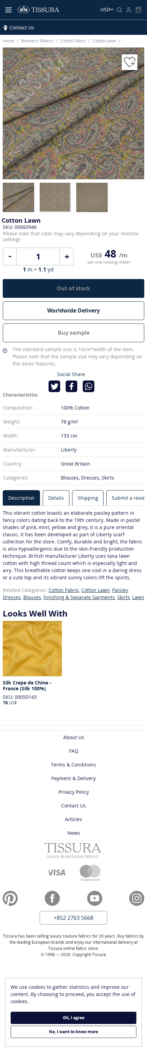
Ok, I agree (73, 1018)
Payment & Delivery (73, 778)
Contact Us (22, 27)
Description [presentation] (21, 498)
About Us (73, 737)
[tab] (21, 498)
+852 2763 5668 (73, 918)
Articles (73, 819)
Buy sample (74, 332)
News (73, 833)
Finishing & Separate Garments (79, 597)
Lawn (138, 597)
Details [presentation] (56, 498)
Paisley (120, 590)
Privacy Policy (73, 792)
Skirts (123, 597)
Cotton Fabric (64, 590)
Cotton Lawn (95, 590)
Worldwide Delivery (73, 310)
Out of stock (73, 288)
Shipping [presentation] (88, 498)
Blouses (32, 597)
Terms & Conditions (73, 764)
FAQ (73, 751)
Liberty (69, 449)
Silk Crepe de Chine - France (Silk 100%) (27, 686)
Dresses (12, 597)
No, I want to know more (73, 1032)
